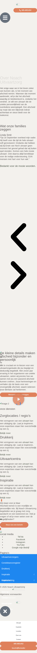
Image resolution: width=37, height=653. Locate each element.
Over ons (18, 635)
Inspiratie (6, 574)
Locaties (18, 631)
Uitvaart (18, 623)
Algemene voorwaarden (11, 594)
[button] (18, 238)
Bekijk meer (5, 433)
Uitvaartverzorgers (10, 557)
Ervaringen (6, 603)
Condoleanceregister (11, 563)
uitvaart (26, 421)
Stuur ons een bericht (14, 525)
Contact (5, 598)
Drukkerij (6, 568)
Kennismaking (8, 580)
